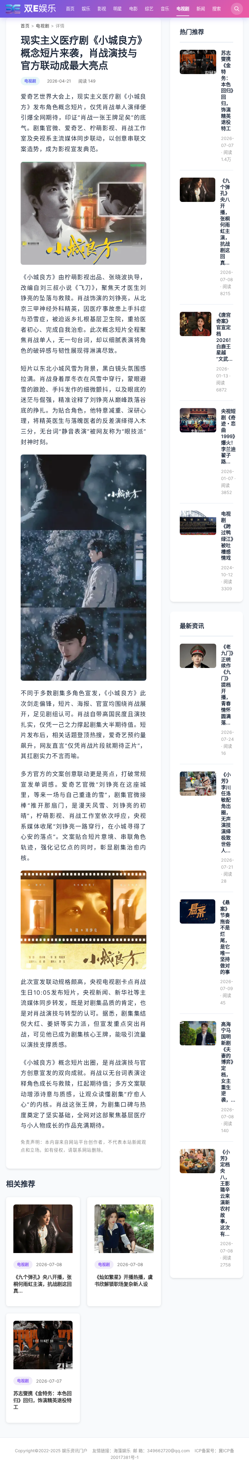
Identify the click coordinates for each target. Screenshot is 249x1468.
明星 (117, 8)
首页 (70, 8)
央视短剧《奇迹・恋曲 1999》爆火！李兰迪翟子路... (229, 436)
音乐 (165, 8)
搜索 (216, 8)
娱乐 (86, 8)
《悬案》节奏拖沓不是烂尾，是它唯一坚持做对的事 (225, 937)
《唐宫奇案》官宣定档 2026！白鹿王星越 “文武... (225, 337)
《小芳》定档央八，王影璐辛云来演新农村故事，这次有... (225, 1193)
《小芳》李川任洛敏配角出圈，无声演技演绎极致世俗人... (226, 812)
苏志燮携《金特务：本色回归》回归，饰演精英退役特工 (42, 1400)
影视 (101, 8)
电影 (133, 8)
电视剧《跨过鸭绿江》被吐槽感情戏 (227, 536)
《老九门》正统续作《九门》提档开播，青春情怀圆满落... (227, 685)
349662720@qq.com (168, 1450)
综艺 (149, 8)
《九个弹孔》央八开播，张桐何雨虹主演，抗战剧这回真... (42, 1284)
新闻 (200, 8)
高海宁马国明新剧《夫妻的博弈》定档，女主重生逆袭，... (228, 1062)
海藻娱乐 (122, 1450)
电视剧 (182, 8)
